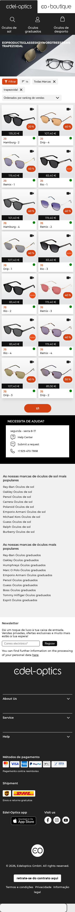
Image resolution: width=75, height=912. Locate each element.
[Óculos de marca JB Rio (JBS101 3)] (55, 244)
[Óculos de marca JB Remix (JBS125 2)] (55, 202)
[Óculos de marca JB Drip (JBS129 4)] (55, 118)
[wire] (59, 764)
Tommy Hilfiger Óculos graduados (27, 595)
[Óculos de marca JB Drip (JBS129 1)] (19, 244)
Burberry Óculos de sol (19, 531)
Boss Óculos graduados (19, 590)
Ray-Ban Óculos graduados (22, 555)
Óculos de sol (9, 29)
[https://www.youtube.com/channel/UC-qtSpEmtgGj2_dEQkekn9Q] (65, 821)
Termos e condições (19, 887)
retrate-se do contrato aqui (37, 878)
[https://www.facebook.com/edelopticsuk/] (47, 821)
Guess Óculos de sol (17, 521)
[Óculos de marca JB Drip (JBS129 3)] (19, 371)
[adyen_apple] (46, 764)
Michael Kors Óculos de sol (21, 516)
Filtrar (12, 81)
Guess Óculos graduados (20, 585)
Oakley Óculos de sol (17, 491)
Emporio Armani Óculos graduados (27, 575)
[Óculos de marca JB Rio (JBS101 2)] (19, 286)
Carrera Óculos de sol (17, 501)
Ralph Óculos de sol (17, 526)
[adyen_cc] (6, 764)
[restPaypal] (35, 764)
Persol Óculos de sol (17, 496)
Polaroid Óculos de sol (18, 506)
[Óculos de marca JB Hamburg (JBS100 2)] (19, 118)
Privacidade (43, 887)
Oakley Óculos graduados (21, 560)
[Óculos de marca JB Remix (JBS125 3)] (55, 286)
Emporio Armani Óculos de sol (24, 511)
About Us (10, 699)
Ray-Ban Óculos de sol (18, 486)
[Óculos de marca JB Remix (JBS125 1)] (19, 160)
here (35, 655)
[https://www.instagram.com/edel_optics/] (56, 821)
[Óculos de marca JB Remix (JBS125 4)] (55, 329)
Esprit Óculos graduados (20, 600)
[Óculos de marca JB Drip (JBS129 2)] (55, 371)
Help (6, 736)
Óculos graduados (33, 29)
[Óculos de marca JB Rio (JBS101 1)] (55, 160)
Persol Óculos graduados (20, 580)
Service (8, 717)
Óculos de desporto (61, 29)
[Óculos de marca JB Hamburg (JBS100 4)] (19, 202)
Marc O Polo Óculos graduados (24, 570)
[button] (19, 6)
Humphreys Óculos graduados (24, 565)
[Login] (37, 19)
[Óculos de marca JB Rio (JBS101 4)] (19, 329)
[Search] (13, 19)
